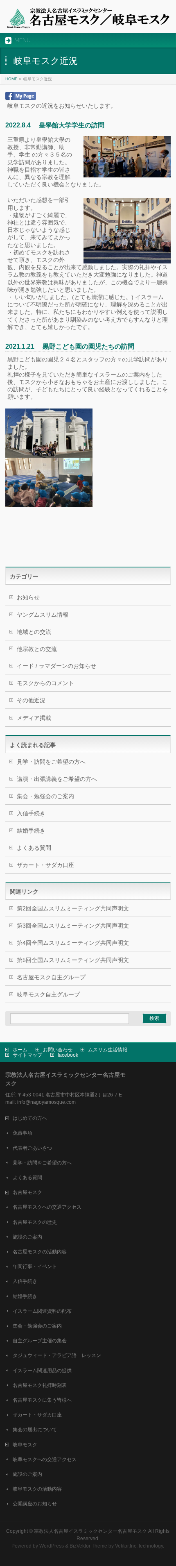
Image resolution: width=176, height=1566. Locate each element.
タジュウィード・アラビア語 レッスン (57, 1355)
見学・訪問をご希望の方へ (51, 761)
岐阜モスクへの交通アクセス (45, 1459)
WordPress (51, 1546)
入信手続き (31, 813)
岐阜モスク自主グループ (48, 994)
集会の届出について (35, 1429)
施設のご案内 (27, 1237)
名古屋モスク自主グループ (51, 977)
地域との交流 (34, 632)
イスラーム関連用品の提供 (42, 1370)
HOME (11, 79)
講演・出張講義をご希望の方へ (57, 779)
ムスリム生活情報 (107, 1050)
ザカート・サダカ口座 (45, 865)
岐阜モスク (25, 1445)
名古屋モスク (27, 1192)
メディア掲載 (34, 718)
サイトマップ (27, 1055)
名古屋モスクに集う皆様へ (42, 1400)
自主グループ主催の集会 (40, 1341)
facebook (68, 1055)
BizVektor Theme (88, 1546)
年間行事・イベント (35, 1266)
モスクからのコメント (45, 683)
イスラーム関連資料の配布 (42, 1311)
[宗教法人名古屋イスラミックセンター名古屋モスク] (88, 19)
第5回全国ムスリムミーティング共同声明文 (73, 960)
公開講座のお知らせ (35, 1504)
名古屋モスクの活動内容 (40, 1252)
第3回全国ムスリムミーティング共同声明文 (73, 925)
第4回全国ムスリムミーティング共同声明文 (73, 943)
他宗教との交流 (37, 649)
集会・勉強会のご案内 (45, 796)
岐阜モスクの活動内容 (37, 1489)
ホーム (20, 1050)
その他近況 (31, 700)
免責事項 (22, 1133)
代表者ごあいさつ (32, 1148)
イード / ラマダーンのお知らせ (56, 666)
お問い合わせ (57, 1050)
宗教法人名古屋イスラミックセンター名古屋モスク (90, 1531)
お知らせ (28, 597)
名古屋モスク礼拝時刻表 (40, 1385)
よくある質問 (34, 847)
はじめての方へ (30, 1118)
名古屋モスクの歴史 (35, 1222)
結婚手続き (31, 830)
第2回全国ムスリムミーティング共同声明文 (73, 908)
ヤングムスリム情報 (42, 614)
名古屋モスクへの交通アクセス (47, 1207)
